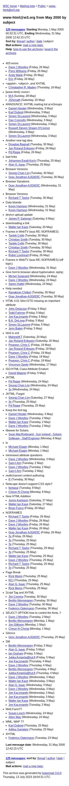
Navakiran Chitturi (19, 292)
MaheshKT (15, 336)
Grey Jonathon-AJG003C (24, 637)
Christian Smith (18, 239)
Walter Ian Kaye (18, 227)
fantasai (13, 487)
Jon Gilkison (16, 624)
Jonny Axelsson (18, 500)
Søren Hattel (16, 283)
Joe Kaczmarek (18, 316)
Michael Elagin (17, 446)
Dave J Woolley (18, 67)
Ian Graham (15, 653)
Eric (10, 78)
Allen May (14, 717)
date (39, 41)
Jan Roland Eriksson (21, 148)
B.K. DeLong (16, 320)
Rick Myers (15, 576)
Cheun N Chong (18, 491)
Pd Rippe (14, 152)
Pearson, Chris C (19, 344)
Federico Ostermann (21, 608)
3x (10, 389)
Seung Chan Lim (19, 172)
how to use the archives (28, 49)
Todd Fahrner (16, 312)
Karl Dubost (15, 112)
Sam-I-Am (14, 462)
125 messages (15, 29)
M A (10, 95)
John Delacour (17, 308)
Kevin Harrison (17, 206)
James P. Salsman (20, 218)
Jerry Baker (15, 328)
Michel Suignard (18, 276)
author (31, 41)
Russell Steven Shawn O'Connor (29, 128)
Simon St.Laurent (19, 116)
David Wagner (17, 373)
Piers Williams (17, 71)
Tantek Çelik (16, 235)
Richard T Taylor (18, 197)
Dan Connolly (17, 120)
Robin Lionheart (18, 255)
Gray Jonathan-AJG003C (24, 177)
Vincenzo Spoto (18, 364)
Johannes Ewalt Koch (22, 160)
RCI (10, 580)
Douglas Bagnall (19, 144)
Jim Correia (15, 596)
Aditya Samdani (18, 729)
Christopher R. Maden (22, 87)
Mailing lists (27, 6)
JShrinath (14, 99)
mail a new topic (33, 45)
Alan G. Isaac (16, 164)
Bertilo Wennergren (20, 600)
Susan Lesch (16, 713)
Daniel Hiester (17, 108)
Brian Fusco (16, 508)
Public (42, 6)
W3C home (10, 6)
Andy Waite (15, 75)
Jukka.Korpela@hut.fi (21, 657)
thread (21, 41)
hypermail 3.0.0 (51, 773)
